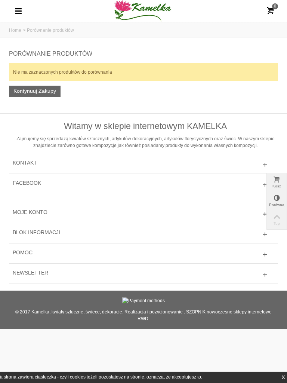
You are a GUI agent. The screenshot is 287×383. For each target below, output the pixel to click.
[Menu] (18, 11)
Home (15, 30)
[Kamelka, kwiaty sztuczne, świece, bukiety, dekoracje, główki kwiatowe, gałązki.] (143, 10)
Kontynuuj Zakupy (34, 91)
